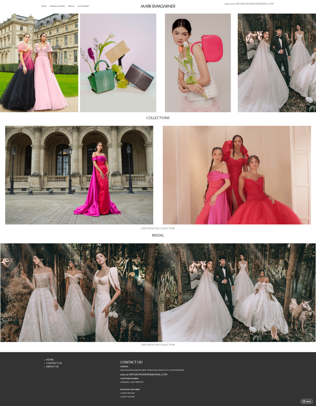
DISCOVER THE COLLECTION (158, 228)
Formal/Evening (57, 6)
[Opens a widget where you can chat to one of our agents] (307, 402)
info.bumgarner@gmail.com (255, 3)
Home (43, 6)
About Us (52, 366)
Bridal (71, 6)
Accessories (83, 6)
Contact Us (54, 362)
